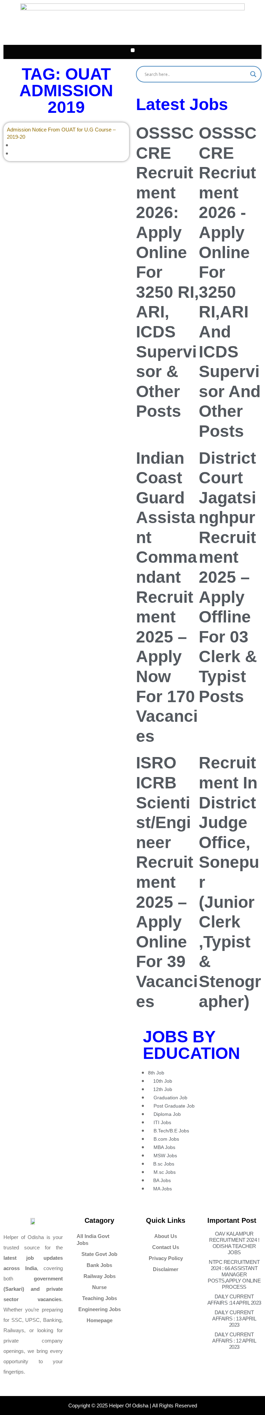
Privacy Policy (166, 1258)
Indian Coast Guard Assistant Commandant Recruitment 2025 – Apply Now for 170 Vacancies (167, 597)
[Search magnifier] (253, 74)
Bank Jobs (99, 1265)
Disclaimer (165, 1269)
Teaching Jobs (99, 1298)
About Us (165, 1236)
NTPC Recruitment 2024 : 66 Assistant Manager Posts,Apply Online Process (234, 1274)
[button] (133, 50)
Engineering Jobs (99, 1309)
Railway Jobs (100, 1276)
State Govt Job (99, 1254)
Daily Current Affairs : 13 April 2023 (234, 1318)
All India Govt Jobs (93, 1239)
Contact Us (165, 1247)
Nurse (99, 1287)
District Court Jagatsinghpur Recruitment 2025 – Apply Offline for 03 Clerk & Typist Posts (228, 577)
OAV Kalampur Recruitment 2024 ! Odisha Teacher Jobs (234, 1243)
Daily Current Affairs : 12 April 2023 (234, 1341)
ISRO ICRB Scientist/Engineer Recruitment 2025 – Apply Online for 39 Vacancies (167, 882)
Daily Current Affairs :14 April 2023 (234, 1300)
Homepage (99, 1320)
